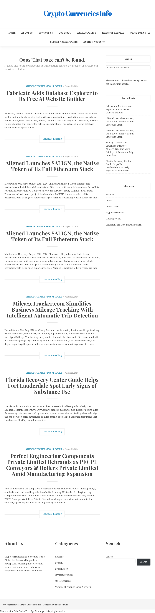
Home (12, 33)
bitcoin (109, 200)
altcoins (110, 194)
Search (109, 557)
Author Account (94, 42)
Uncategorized (113, 218)
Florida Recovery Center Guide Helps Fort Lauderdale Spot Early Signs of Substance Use (52, 385)
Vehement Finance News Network (44, 86)
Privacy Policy (86, 33)
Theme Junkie (61, 605)
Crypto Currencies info (30, 605)
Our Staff (65, 33)
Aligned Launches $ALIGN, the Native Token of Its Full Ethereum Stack (52, 166)
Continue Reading (52, 139)
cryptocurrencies (115, 212)
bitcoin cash (112, 206)
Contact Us (45, 33)
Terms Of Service (113, 33)
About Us (27, 33)
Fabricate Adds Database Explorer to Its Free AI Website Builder (52, 95)
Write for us (138, 33)
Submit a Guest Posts (64, 42)
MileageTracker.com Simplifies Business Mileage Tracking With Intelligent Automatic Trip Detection (52, 309)
